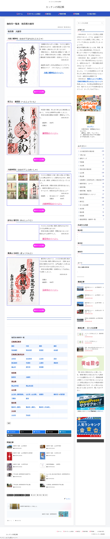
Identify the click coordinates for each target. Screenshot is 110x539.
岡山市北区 (29, 386)
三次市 (41, 359)
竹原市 (28, 363)
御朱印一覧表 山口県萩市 (20, 446)
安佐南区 (14, 350)
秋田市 (13, 377)
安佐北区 (29, 350)
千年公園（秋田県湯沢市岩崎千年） (22, 474)
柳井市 (56, 394)
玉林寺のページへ (50, 290)
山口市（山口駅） (32, 394)
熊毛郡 (62, 394)
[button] (102, 23)
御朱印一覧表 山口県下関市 (53, 446)
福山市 (13, 367)
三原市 (41, 363)
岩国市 (41, 394)
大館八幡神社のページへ (54, 73)
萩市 (27, 398)
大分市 (13, 415)
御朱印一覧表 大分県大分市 (54, 453)
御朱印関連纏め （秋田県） (53, 464)
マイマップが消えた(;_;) (91, 341)
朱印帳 (40, 495)
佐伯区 (56, 350)
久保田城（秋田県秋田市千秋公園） (55, 484)
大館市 (28, 377)
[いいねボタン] (9, 423)
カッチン (90, 126)
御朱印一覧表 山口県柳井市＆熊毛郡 (23, 453)
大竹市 (13, 359)
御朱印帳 (11, 495)
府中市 (28, 367)
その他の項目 (100, 531)
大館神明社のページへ (52, 204)
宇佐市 (28, 415)
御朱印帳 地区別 (20, 495)
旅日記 (78, 531)
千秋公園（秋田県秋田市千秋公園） (22, 484)
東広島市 (14, 363)
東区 (12, 346)
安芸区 (41, 350)
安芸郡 (41, 367)
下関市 (13, 398)
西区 (40, 346)
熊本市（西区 (15, 407)
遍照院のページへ (50, 133)
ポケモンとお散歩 (69, 531)
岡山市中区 (15, 386)
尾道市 (56, 363)
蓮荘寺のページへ (50, 239)
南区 (55, 346)
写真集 (92, 531)
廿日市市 (29, 359)
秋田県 (27, 495)
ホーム (60, 531)
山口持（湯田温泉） (17, 394)
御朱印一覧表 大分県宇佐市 (21, 464)
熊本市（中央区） (45, 407)
